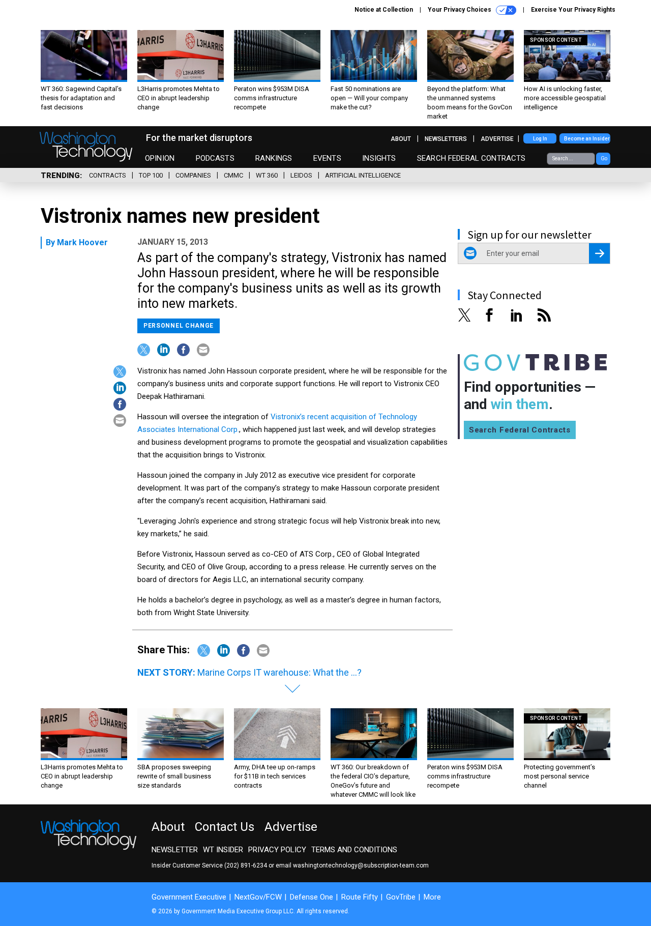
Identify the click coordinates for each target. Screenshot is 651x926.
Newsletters (446, 138)
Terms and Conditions (354, 849)
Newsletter (175, 849)
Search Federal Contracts (471, 158)
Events (327, 158)
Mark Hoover (82, 242)
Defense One (311, 897)
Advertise (497, 138)
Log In (540, 138)
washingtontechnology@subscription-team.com (361, 865)
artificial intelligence (363, 175)
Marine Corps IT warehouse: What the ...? (279, 672)
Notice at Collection (383, 9)
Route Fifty (359, 897)
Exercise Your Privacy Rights (573, 9)
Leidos (301, 175)
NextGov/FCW (258, 897)
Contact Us (224, 827)
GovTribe (401, 897)
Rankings (273, 158)
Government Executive (189, 897)
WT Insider (223, 849)
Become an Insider (587, 138)
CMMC (233, 175)
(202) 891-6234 (245, 865)
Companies (193, 175)
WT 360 (267, 175)
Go (604, 158)
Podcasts (215, 158)
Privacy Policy (277, 849)
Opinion (159, 158)
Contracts (107, 175)
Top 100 (151, 175)
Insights (379, 158)
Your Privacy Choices (460, 9)
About (401, 138)
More (432, 897)
